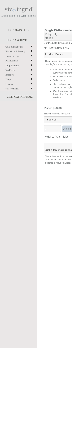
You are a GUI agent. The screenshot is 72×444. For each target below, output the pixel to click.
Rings (8, 79)
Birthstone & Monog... (16, 51)
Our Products (50, 43)
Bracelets (9, 74)
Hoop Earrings (12, 55)
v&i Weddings (12, 88)
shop (18, 39)
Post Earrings (11, 60)
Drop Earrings (12, 65)
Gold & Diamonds (14, 46)
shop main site (18, 29)
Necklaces (10, 70)
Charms (9, 83)
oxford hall (18, 96)
